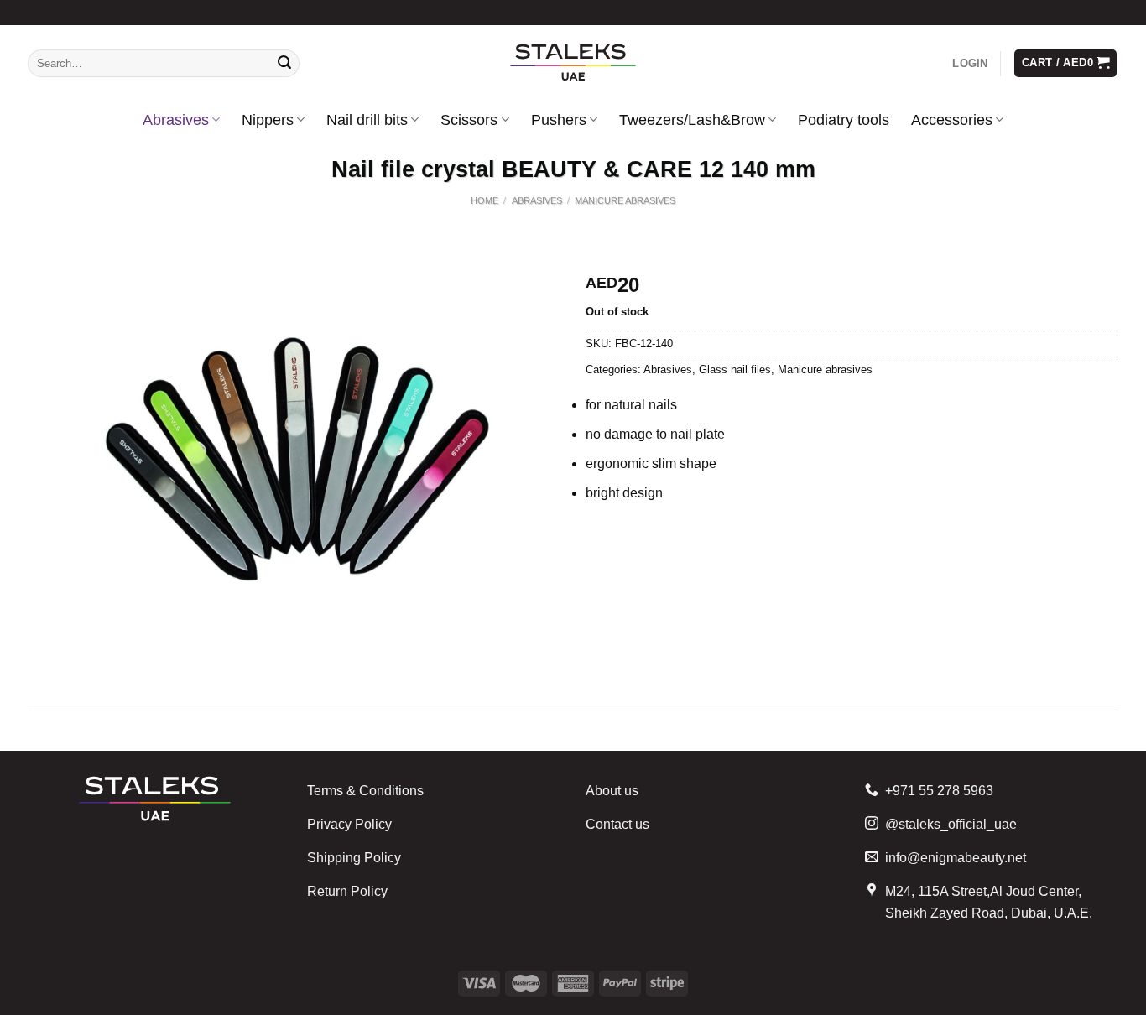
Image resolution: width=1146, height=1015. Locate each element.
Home (484, 200)
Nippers (268, 120)
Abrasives (176, 120)
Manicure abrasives (625, 200)
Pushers (558, 120)
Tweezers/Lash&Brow (692, 120)
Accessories (951, 120)
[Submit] (284, 63)
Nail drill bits (367, 120)
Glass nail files (735, 369)
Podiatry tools (843, 120)
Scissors (468, 120)
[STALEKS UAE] (573, 63)
